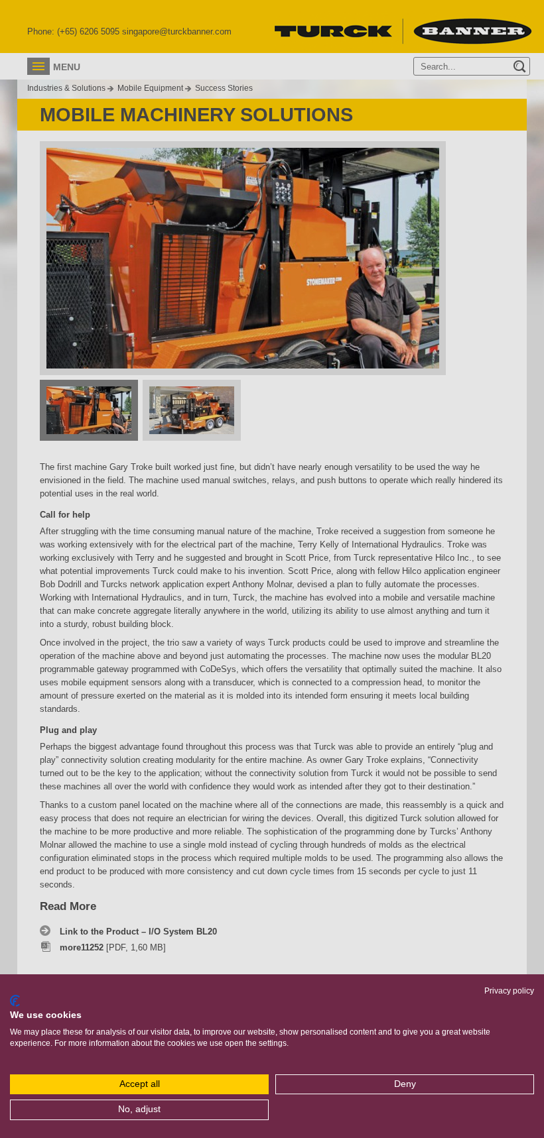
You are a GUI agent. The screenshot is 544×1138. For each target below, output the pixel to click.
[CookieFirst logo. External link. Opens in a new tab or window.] (15, 1001)
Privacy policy (509, 991)
